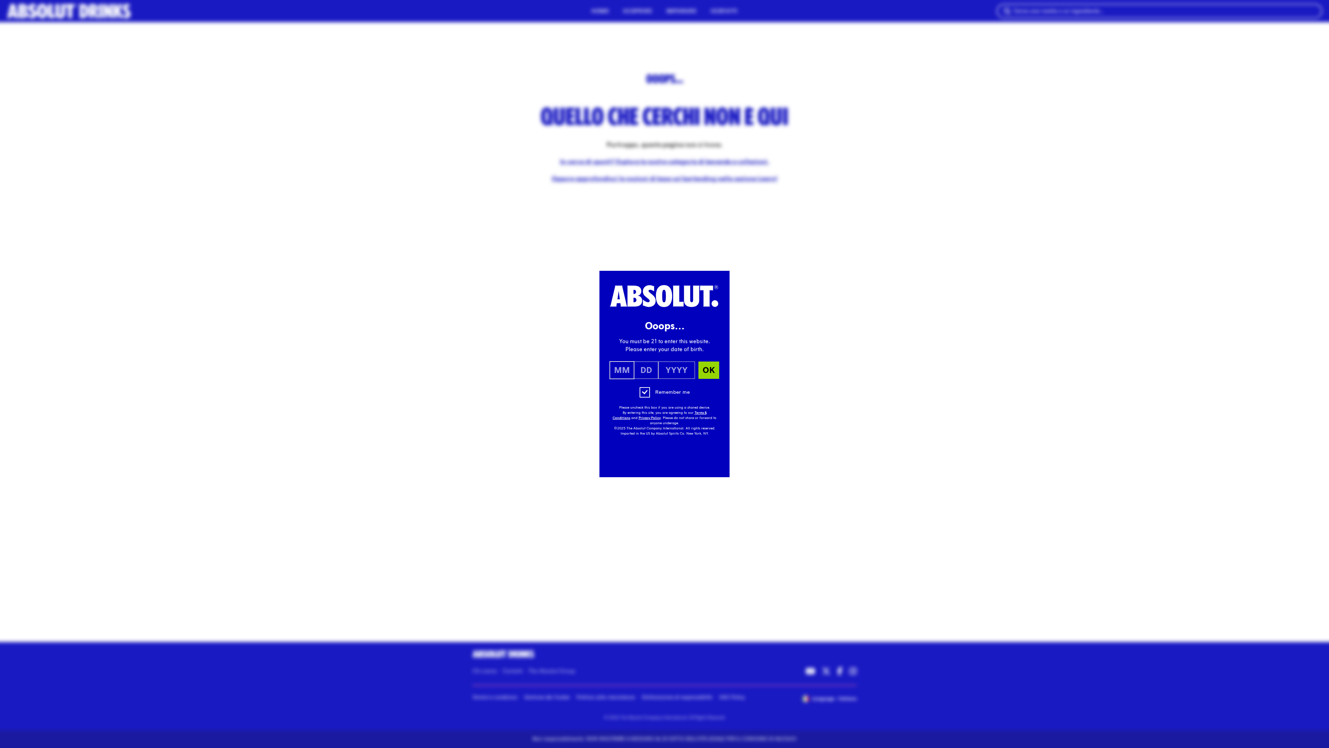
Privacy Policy (650, 418)
